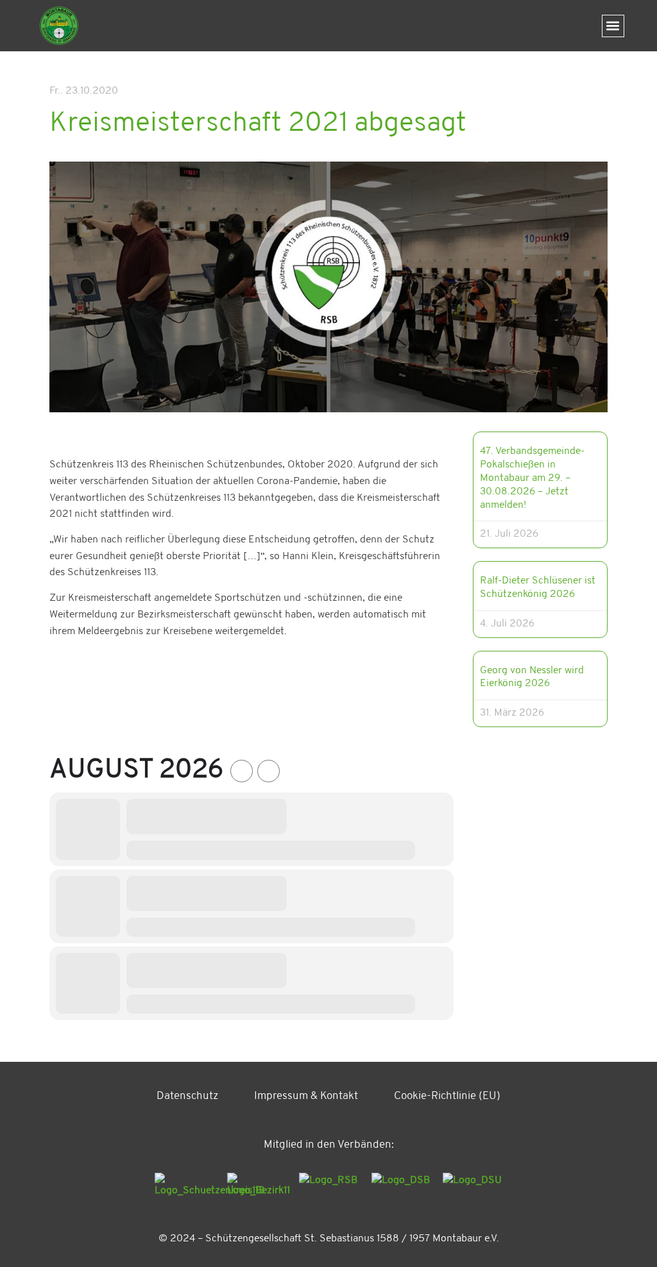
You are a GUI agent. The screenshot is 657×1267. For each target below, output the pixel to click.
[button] (613, 26)
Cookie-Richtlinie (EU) (447, 1096)
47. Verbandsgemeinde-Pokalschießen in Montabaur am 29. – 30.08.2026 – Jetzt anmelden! (532, 478)
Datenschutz (187, 1096)
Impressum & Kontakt (306, 1096)
